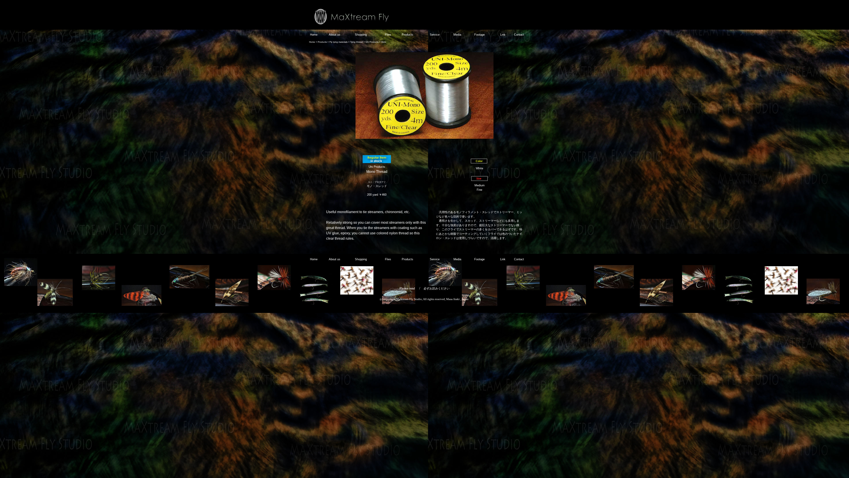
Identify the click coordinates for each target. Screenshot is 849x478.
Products (407, 34)
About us (334, 34)
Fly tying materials (338, 42)
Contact (519, 34)
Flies (388, 34)
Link (502, 34)
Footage (479, 34)
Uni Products (372, 42)
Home (313, 34)
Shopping (361, 34)
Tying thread (356, 42)
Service (434, 34)
